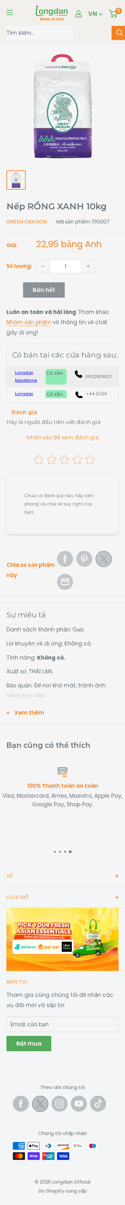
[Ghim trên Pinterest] (84, 559)
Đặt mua (29, 1043)
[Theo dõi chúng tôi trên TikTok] (98, 1104)
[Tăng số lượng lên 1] (88, 266)
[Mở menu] (9, 12)
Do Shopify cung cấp (62, 1190)
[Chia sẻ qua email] (65, 582)
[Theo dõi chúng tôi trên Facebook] (21, 1104)
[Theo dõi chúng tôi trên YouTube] (79, 1104)
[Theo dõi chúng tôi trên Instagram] (60, 1104)
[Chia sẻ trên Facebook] (65, 559)
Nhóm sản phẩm (28, 322)
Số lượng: (19, 266)
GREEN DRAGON (26, 221)
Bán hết (44, 290)
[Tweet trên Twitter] (104, 561)
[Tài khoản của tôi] (78, 13)
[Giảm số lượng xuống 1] (43, 266)
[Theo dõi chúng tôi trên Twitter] (40, 1105)
